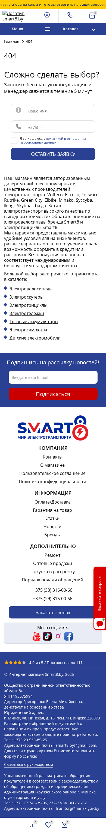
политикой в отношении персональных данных (53, 140)
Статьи (52, 518)
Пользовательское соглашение (52, 473)
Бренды (52, 535)
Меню (17, 28)
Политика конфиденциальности (52, 481)
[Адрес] (47, 16)
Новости (52, 526)
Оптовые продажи (52, 563)
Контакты (53, 457)
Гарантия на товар (52, 510)
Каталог (70, 28)
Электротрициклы (28, 305)
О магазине (52, 465)
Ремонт (52, 555)
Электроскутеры (26, 297)
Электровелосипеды (31, 289)
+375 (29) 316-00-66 (52, 599)
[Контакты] (70, 16)
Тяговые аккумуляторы (34, 322)
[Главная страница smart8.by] (17, 16)
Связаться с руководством (28, 764)
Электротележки (27, 313)
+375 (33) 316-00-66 (52, 590)
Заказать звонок (53, 612)
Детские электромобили (35, 338)
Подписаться (53, 394)
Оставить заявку (53, 154)
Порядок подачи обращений (52, 580)
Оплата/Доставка (53, 502)
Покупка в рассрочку (52, 572)
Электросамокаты (28, 330)
